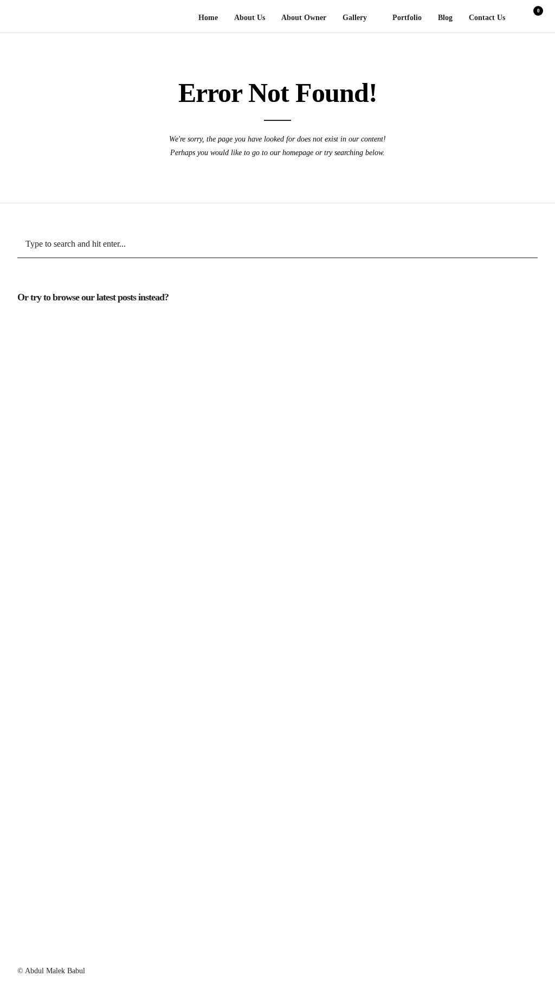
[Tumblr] (455, 968)
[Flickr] (494, 968)
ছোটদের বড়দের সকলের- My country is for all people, (423, 801)
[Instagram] (416, 968)
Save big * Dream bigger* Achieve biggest (261, 458)
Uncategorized (98, 324)
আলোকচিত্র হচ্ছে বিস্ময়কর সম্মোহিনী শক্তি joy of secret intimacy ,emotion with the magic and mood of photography (423, 577)
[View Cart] (534, 18)
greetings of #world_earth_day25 (99, 667)
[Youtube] (474, 968)
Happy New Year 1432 (424, 697)
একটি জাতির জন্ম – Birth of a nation (261, 667)
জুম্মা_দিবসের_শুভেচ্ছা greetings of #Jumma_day (98, 801)
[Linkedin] (435, 968)
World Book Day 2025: (424, 458)
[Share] (518, 18)
